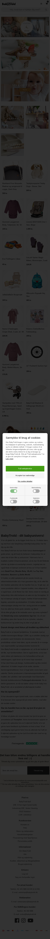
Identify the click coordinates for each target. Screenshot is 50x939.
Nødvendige (13, 487)
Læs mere (9, 459)
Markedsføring (36, 487)
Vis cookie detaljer (25, 481)
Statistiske (36, 498)
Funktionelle (13, 498)
